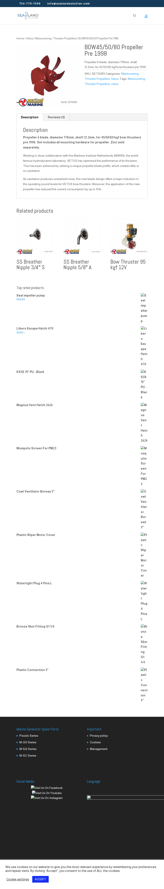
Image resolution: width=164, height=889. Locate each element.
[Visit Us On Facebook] (47, 788)
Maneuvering (43, 38)
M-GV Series (27, 742)
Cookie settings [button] (17, 879)
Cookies (95, 742)
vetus (114, 84)
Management (98, 749)
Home (20, 38)
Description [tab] (29, 117)
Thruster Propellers (65, 38)
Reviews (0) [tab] (56, 117)
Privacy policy (99, 735)
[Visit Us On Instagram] (47, 798)
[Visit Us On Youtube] (47, 793)
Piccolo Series (28, 735)
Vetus (29, 38)
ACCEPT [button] (40, 879)
